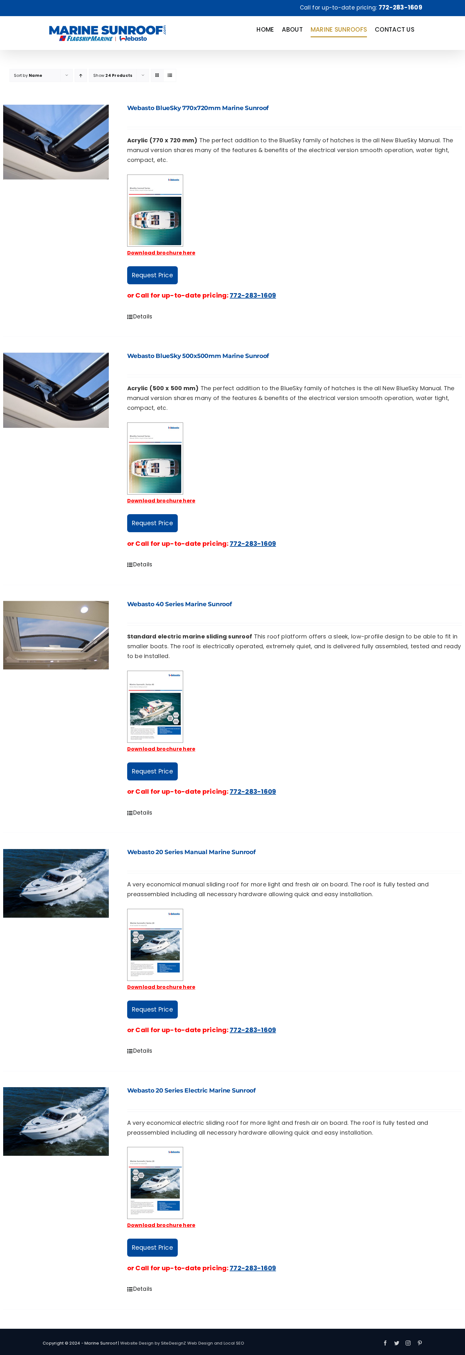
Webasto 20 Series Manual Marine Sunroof (191, 852)
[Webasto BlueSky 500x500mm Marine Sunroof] (56, 390)
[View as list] (170, 75)
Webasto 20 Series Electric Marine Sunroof (191, 1090)
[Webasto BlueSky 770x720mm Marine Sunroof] (56, 142)
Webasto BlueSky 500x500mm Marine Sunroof (198, 356)
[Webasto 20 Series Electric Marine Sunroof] (56, 1121)
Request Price (152, 275)
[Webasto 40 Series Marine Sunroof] (56, 635)
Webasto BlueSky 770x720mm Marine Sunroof (198, 108)
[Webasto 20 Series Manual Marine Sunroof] (56, 883)
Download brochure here (161, 252)
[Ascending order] (81, 75)
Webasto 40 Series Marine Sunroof (179, 604)
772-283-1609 (400, 7)
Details (142, 316)
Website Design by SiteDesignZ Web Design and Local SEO (182, 1343)
